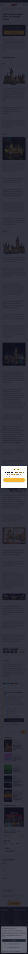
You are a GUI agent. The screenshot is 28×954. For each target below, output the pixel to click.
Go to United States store (14, 480)
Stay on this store (14, 484)
